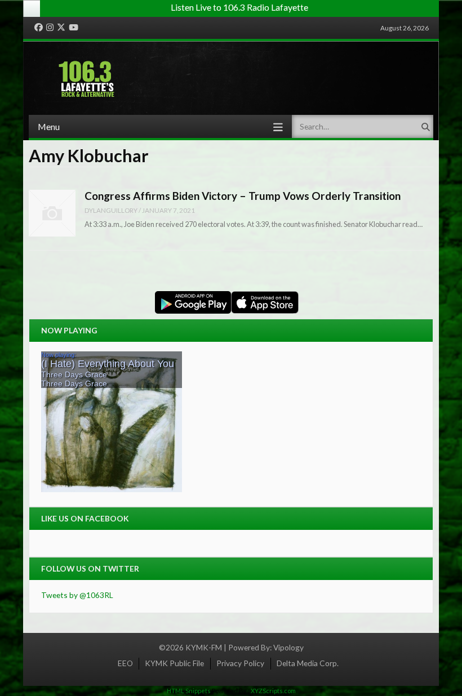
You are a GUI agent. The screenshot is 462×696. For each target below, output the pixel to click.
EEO (125, 663)
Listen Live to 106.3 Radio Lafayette (239, 7)
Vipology (288, 647)
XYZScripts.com (273, 690)
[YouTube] (73, 28)
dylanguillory (111, 210)
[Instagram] (50, 28)
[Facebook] (38, 28)
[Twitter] (61, 28)
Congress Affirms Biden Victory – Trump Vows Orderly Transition (243, 195)
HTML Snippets (189, 690)
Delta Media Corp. (308, 663)
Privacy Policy (240, 663)
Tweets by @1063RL (77, 595)
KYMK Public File (174, 663)
